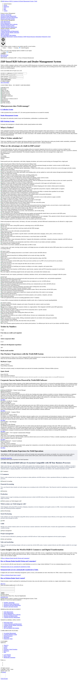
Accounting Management (7, 36)
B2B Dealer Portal (5, 29)
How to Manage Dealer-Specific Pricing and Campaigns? (18, 561)
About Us (6, 645)
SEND (2, 593)
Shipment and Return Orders (7, 25)
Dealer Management (5, 23)
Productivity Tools (46, 36)
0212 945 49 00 (4, 55)
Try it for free (4, 56)
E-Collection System (7, 109)
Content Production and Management (10, 31)
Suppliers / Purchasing (6, 14)
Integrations (38, 36)
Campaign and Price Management (9, 27)
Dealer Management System (9, 115)
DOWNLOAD (4, 597)
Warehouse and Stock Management (9, 17)
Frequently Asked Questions (10, 649)
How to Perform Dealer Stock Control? (13, 578)
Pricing (5, 5)
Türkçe (2, 678)
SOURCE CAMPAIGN (6, 73)
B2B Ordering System (7, 121)
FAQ (5, 8)
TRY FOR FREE (5, 82)
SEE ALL (3, 583)
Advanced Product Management (8, 16)
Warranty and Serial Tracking (8, 18)
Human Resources (31, 36)
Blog (5, 9)
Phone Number (5, 78)
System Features (8, 4)
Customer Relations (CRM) (19, 36)
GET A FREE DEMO (5, 79)
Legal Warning (7, 654)
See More (3, 399)
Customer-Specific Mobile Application (10, 32)
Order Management (5, 21)
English (6, 678)
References (6, 6)
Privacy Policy (7, 656)
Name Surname (5, 76)
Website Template (5, 34)
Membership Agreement (9, 657)
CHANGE (3, 53)
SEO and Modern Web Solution (8, 35)
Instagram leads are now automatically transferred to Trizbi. (19, 569)
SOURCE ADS (4, 75)
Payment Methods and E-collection (9, 24)
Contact (5, 10)
